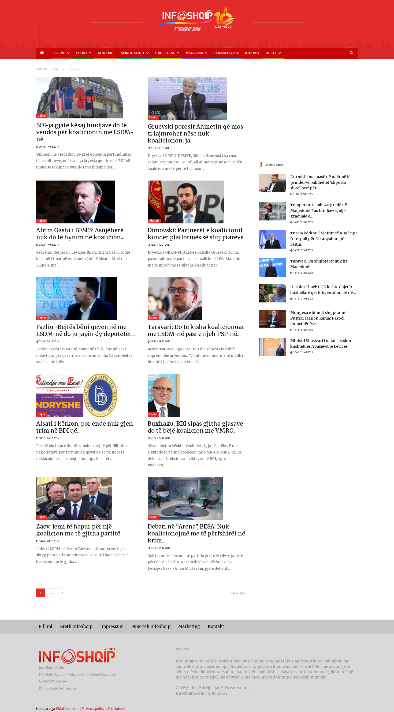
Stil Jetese (132, 53)
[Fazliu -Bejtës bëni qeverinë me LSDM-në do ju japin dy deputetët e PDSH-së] (85, 292)
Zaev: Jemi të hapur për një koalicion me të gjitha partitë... (82, 522)
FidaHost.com (67, 697)
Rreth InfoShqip (72, 615)
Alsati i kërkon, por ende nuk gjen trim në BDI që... (76, 419)
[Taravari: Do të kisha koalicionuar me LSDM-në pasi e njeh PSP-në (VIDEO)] (197, 292)
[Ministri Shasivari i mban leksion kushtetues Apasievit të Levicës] (272, 340)
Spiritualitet (106, 53)
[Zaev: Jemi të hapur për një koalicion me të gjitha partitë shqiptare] (85, 493)
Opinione (86, 53)
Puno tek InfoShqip (139, 615)
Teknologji (178, 53)
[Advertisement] (308, 114)
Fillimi (44, 615)
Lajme (51, 53)
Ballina (41, 69)
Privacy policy (93, 697)
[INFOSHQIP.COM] (197, 21)
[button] (351, 53)
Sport (68, 53)
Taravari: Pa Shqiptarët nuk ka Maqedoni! (323, 257)
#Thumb (199, 53)
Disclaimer (117, 697)
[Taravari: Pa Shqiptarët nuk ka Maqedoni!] (272, 263)
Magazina (155, 53)
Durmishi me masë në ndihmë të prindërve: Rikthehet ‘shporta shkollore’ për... (322, 183)
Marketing (173, 615)
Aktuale (154, 214)
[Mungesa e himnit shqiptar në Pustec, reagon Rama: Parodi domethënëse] (272, 315)
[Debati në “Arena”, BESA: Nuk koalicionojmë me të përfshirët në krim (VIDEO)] (197, 493)
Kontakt (198, 615)
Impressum (104, 615)
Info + (212, 53)
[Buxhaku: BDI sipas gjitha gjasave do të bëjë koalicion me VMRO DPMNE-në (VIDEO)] (197, 390)
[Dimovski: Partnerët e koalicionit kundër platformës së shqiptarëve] (197, 195)
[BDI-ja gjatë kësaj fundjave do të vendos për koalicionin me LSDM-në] (85, 97)
